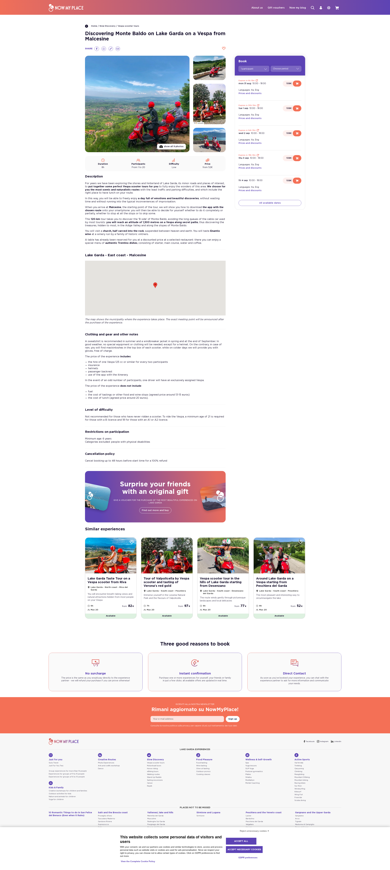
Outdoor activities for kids (60, 794)
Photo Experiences (106, 763)
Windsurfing (299, 789)
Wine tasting (201, 766)
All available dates (270, 203)
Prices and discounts (250, 94)
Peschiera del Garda (254, 821)
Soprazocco (103, 824)
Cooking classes (203, 774)
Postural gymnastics (254, 771)
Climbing (298, 771)
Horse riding (152, 768)
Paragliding (299, 774)
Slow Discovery (107, 26)
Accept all (241, 841)
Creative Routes (107, 760)
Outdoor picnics (203, 771)
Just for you (55, 760)
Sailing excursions (155, 780)
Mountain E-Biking (302, 777)
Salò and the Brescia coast (113, 813)
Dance (100, 768)
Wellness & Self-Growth (258, 760)
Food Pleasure (204, 760)
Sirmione (200, 816)
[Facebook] (96, 48)
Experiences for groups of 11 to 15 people (66, 774)
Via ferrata (298, 763)
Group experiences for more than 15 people (68, 771)
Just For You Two (56, 766)
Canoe (149, 783)
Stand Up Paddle (154, 777)
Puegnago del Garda (156, 824)
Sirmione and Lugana (208, 813)
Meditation (249, 780)
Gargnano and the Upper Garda (312, 813)
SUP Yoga (249, 768)
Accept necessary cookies (244, 850)
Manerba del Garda (155, 816)
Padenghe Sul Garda (156, 821)
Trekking (298, 766)
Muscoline (151, 818)
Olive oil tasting (202, 768)
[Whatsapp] (103, 48)
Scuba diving (300, 800)
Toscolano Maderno (106, 818)
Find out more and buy (155, 510)
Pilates (248, 774)
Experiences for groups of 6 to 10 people (67, 777)
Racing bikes (299, 783)
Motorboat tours (154, 766)
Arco (297, 818)
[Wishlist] (223, 48)
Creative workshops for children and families (68, 791)
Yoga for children (56, 799)
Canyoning (299, 768)
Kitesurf (297, 792)
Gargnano (299, 816)
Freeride (298, 797)
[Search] (312, 8)
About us (257, 8)
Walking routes (153, 774)
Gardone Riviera (105, 821)
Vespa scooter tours (128, 26)
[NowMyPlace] (66, 8)
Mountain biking (301, 780)
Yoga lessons (251, 766)
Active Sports (302, 760)
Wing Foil (298, 794)
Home (93, 26)
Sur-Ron (298, 786)
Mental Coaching (252, 783)
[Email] (117, 48)
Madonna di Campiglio (304, 824)
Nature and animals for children (62, 796)
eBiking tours (152, 771)
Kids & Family (56, 788)
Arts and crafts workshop (109, 766)
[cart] (337, 8)
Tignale (298, 821)
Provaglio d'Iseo (105, 816)
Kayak (149, 786)
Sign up (232, 719)
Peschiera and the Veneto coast (264, 813)
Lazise (248, 816)
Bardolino (250, 818)
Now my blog (297, 8)
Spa (247, 763)
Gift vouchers (276, 8)
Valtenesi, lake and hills (160, 813)
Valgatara (250, 824)
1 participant (247, 69)
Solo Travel (53, 763)
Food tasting (201, 763)
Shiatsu (248, 777)
